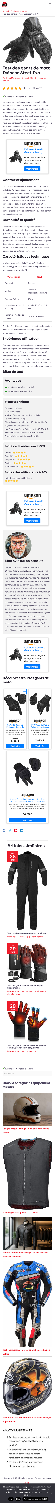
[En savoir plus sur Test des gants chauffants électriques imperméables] (27, 963)
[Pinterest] (15, 830)
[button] (18, 96)
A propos (27, 1483)
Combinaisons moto (15, 937)
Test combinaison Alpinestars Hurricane (26, 933)
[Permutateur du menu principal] (50, 4)
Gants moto (31, 991)
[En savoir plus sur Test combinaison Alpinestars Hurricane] (27, 890)
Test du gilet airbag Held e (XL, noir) (20, 1212)
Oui (10, 1499)
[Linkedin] (21, 830)
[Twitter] (10, 830)
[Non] (51, 1493)
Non (18, 1499)
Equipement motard (34, 937)
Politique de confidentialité (35, 1499)
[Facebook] (4, 830)
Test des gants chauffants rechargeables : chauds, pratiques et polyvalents (27, 1046)
